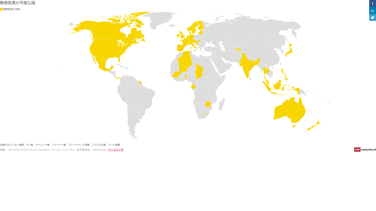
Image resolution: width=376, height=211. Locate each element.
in (372, 10)
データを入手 (116, 149)
